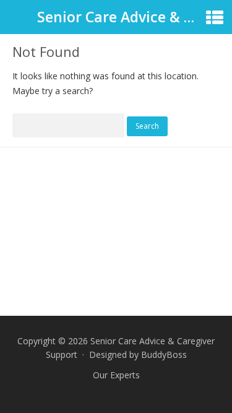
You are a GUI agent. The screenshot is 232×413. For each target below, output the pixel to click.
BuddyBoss (164, 354)
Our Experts (116, 375)
